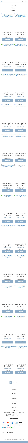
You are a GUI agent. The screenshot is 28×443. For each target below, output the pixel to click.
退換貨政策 (14, 402)
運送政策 (14, 403)
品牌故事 (14, 393)
